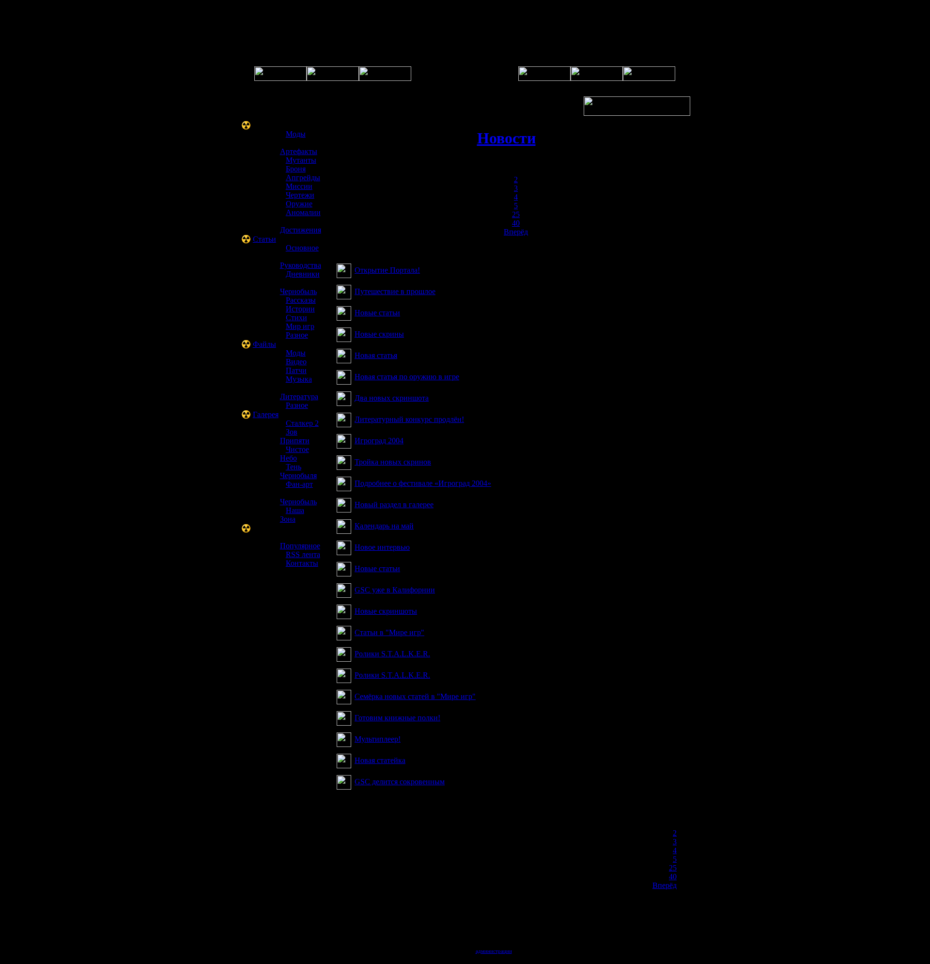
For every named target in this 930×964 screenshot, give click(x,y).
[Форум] (333, 78)
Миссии (299, 186)
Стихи (296, 317)
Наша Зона (292, 514)
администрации (494, 951)
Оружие (299, 204)
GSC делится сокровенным (400, 781)
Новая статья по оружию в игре (407, 377)
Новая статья (376, 355)
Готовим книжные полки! (397, 718)
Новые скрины (379, 334)
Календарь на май (384, 526)
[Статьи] (597, 78)
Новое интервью (382, 547)
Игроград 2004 (379, 440)
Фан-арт (299, 484)
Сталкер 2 (302, 423)
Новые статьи (377, 313)
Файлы (264, 344)
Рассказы (301, 300)
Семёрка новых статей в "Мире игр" (415, 696)
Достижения (300, 230)
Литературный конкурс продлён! (409, 419)
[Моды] (649, 78)
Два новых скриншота (392, 398)
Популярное (300, 546)
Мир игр (300, 326)
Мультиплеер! (378, 739)
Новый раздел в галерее (394, 504)
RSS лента (303, 554)
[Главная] (280, 78)
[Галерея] (385, 78)
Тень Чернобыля (298, 471)
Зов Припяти (295, 436)
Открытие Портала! (387, 270)
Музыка (299, 379)
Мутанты (301, 160)
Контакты (302, 563)
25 (516, 214)
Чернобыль (298, 291)
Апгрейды (303, 177)
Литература (299, 396)
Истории (300, 309)
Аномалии (303, 212)
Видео (296, 362)
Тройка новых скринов (393, 462)
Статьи (264, 239)
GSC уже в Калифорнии (395, 590)
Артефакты (298, 151)
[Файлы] (544, 78)
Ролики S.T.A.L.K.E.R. (392, 654)
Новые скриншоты (386, 611)
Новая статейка (380, 760)
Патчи (296, 370)
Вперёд (516, 232)
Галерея (266, 414)
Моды (296, 134)
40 (516, 223)
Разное (297, 335)
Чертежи (300, 195)
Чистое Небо (294, 453)
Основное (302, 248)
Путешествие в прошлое (395, 291)
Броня (296, 169)
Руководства (300, 265)
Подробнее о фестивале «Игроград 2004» (423, 483)
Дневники (303, 274)
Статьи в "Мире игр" (389, 632)
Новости (506, 138)
